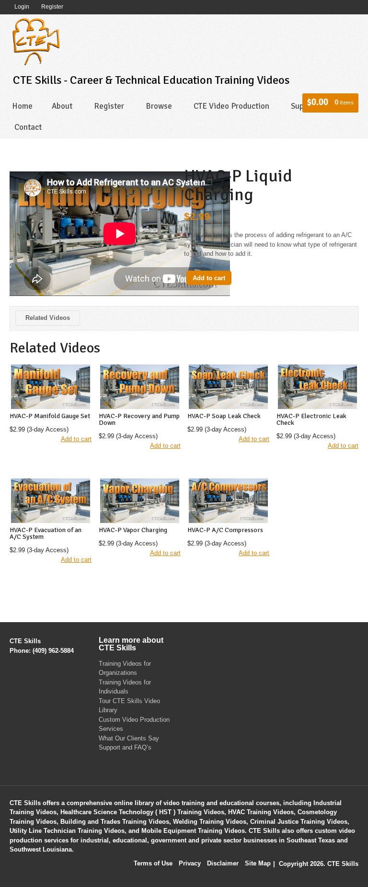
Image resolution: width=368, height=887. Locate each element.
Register (52, 6)
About (62, 106)
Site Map (258, 863)
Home (22, 106)
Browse (159, 106)
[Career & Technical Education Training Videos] (36, 40)
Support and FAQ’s (125, 747)
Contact (28, 127)
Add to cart (209, 278)
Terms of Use (153, 863)
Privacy (190, 863)
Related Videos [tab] (47, 317)
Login (21, 6)
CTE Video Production (231, 106)
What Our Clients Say (129, 738)
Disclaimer (223, 863)
